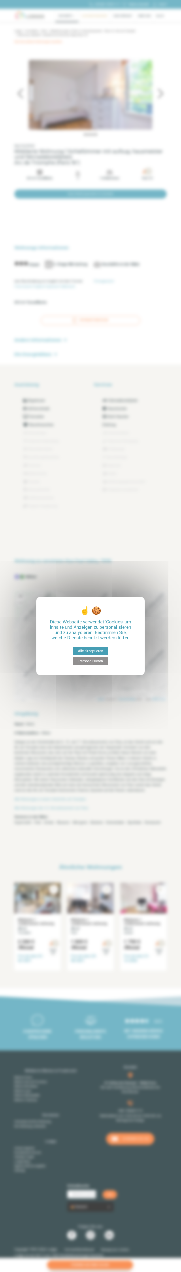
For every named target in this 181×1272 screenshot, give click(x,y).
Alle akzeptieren (90, 651)
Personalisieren (90, 661)
